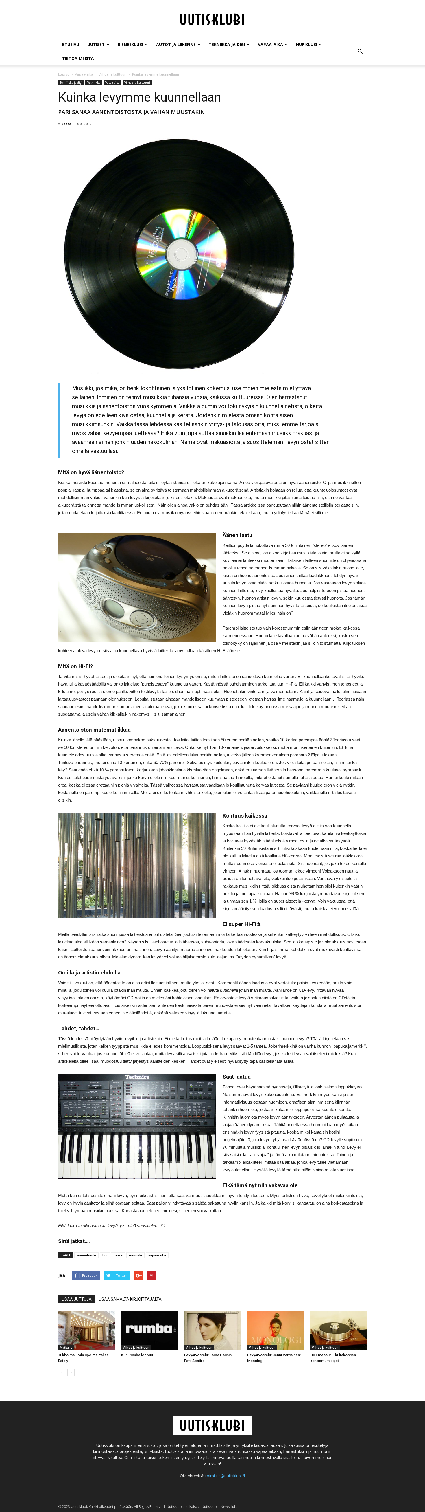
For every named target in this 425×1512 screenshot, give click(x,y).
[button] (360, 51)
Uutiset (96, 44)
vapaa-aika (157, 1255)
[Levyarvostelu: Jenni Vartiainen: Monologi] (275, 1330)
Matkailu (66, 1348)
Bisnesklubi (130, 44)
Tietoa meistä (78, 58)
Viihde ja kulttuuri (137, 82)
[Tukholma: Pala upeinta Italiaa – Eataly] (86, 1330)
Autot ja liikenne (176, 44)
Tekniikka (93, 82)
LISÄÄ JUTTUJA (77, 1299)
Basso (66, 124)
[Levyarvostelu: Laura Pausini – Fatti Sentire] (212, 1330)
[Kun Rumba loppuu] (149, 1330)
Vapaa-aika (270, 44)
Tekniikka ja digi (227, 44)
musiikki (135, 1255)
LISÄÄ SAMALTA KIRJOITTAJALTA (130, 1299)
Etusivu (70, 44)
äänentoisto (86, 1255)
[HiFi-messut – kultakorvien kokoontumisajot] (338, 1330)
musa (118, 1255)
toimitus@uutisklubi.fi (225, 1475)
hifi (104, 1255)
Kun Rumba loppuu (137, 1355)
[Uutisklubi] (212, 19)
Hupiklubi (306, 44)
